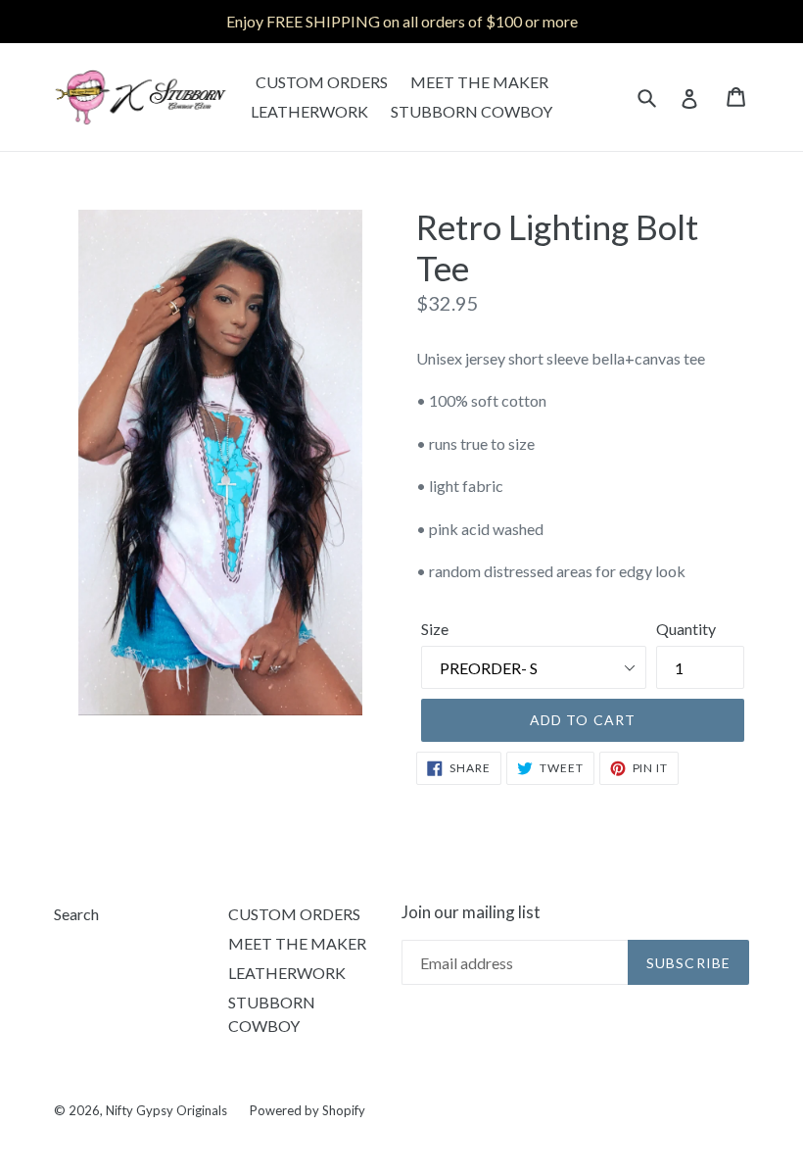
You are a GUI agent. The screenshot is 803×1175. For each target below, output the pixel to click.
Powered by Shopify (307, 1110)
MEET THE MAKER (479, 82)
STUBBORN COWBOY (471, 111)
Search (76, 914)
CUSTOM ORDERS (322, 82)
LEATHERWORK (309, 111)
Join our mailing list (471, 912)
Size (435, 628)
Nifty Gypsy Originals (168, 1110)
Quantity (686, 628)
